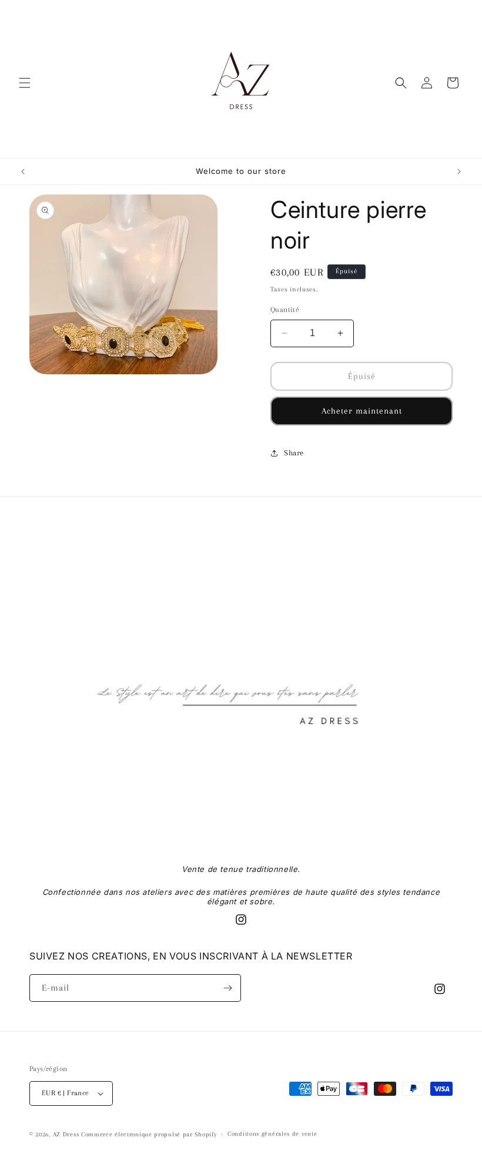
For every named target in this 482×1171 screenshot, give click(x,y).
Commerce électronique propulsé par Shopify (148, 1134)
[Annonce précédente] (23, 171)
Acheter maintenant (362, 410)
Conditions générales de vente (272, 1134)
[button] (25, 83)
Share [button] (294, 452)
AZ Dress (66, 1134)
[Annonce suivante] (459, 171)
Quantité (284, 310)
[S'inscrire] (227, 988)
